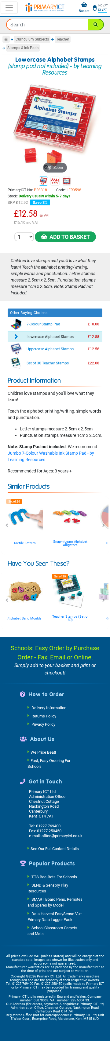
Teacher (62, 39)
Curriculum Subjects (32, 39)
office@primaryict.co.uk (62, 835)
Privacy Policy (43, 724)
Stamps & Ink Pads (22, 48)
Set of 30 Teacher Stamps (48, 363)
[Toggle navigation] (9, 8)
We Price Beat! (43, 752)
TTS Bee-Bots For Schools (54, 876)
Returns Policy (43, 715)
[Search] (96, 24)
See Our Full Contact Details (55, 848)
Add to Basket (68, 237)
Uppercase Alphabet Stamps (50, 349)
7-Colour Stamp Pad (43, 324)
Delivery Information (48, 707)
